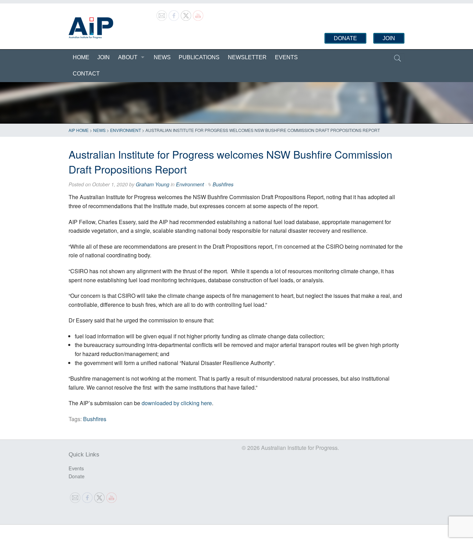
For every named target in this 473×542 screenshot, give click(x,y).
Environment (125, 130)
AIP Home (79, 130)
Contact (86, 74)
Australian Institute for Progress (91, 28)
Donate (345, 38)
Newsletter (247, 57)
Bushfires (223, 184)
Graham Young (152, 184)
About (127, 57)
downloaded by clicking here (177, 403)
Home (81, 57)
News (162, 57)
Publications (199, 57)
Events (286, 57)
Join (389, 38)
